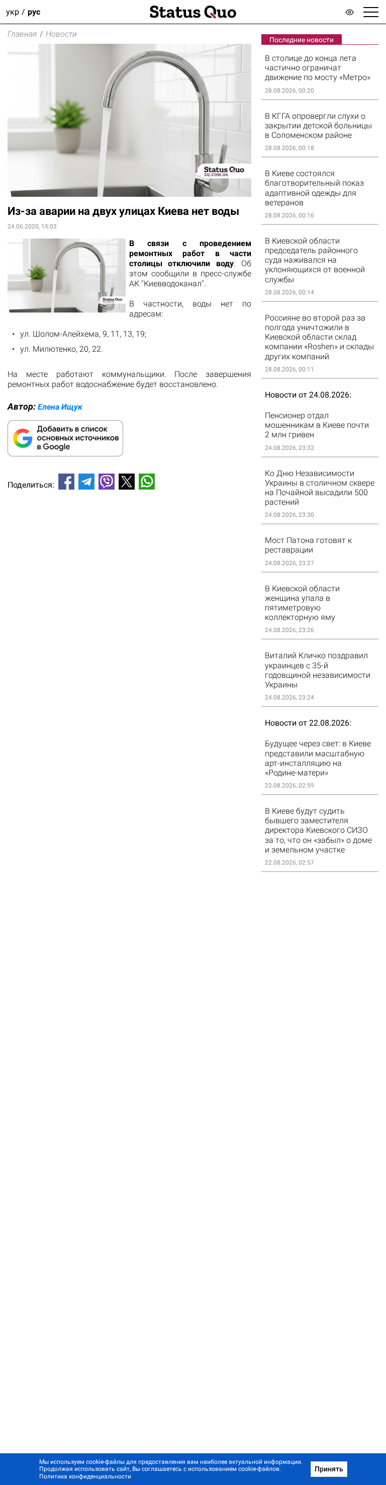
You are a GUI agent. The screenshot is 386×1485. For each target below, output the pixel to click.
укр (12, 12)
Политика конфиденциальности (85, 1476)
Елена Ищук (60, 407)
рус (34, 12)
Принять (329, 1469)
